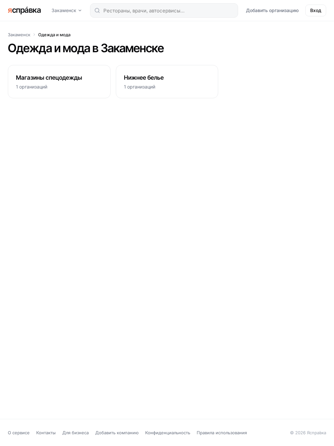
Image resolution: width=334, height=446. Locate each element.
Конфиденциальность (167, 432)
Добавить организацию (272, 10)
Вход (315, 10)
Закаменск (64, 10)
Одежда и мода (54, 34)
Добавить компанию (117, 432)
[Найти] (97, 10)
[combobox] (164, 10)
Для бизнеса (75, 432)
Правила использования (222, 432)
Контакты (46, 432)
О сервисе (19, 432)
